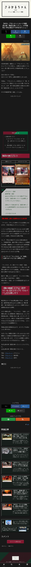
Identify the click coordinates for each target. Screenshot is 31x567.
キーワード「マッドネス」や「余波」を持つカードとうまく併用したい (16, 141)
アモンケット (9, 353)
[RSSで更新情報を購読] (23, 419)
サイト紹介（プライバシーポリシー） (15, 562)
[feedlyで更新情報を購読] (8, 419)
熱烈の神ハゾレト (10, 136)
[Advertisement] (15, 113)
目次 (13, 133)
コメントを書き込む (15, 541)
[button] (20, 36)
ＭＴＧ (4, 364)
